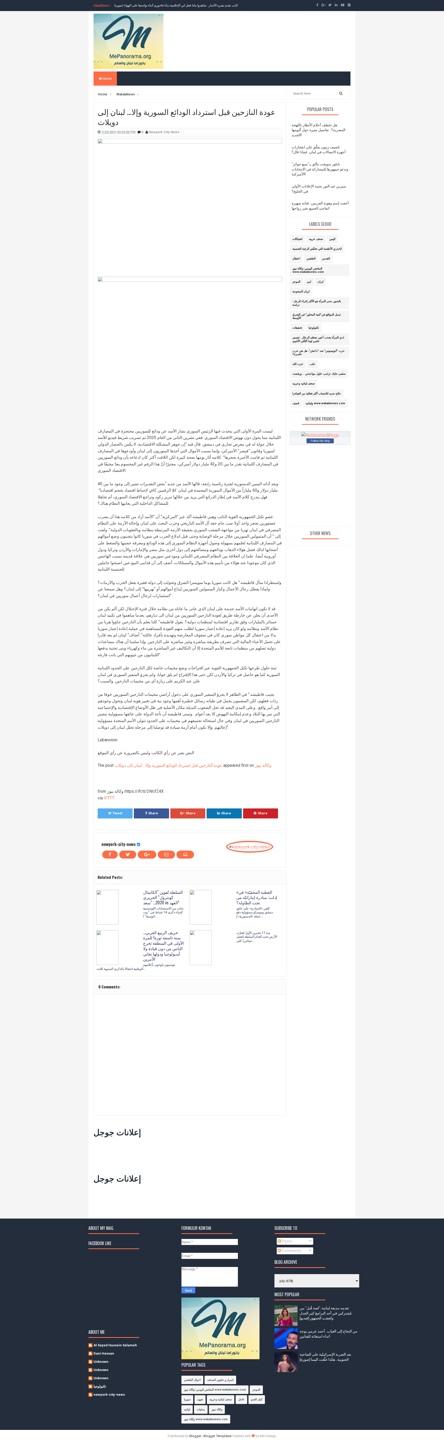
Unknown (101, 1362)
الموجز (296, 281)
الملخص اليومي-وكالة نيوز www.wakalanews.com (308, 270)
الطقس (311, 258)
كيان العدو (256, 1399)
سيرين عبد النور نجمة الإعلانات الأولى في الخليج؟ (319, 188)
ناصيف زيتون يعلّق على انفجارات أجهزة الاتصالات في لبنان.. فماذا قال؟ (319, 149)
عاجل (241, 1399)
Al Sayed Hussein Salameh (115, 1345)
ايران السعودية (301, 291)
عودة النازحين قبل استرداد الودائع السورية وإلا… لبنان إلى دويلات (168, 765)
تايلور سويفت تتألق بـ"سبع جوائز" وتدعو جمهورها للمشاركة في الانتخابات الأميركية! (320, 168)
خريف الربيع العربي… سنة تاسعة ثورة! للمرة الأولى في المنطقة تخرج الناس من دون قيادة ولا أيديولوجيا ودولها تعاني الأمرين (163, 945)
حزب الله (297, 364)
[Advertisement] (187, 1154)
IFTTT (109, 798)
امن (309, 281)
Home (107, 78)
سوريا (187, 1399)
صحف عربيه (316, 239)
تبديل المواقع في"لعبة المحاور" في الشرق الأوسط (316, 316)
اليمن (332, 239)
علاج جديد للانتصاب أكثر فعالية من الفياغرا (316, 393)
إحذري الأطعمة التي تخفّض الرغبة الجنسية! (317, 248)
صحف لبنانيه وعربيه (303, 383)
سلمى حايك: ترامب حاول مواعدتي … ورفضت (319, 373)
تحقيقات (297, 327)
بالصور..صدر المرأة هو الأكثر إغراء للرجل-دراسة (316, 303)
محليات (201, 1409)
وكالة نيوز (263, 765)
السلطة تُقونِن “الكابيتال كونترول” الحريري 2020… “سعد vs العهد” (163, 897)
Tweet (117, 813)
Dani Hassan (104, 1353)
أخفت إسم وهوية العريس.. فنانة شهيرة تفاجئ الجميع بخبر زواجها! (320, 205)
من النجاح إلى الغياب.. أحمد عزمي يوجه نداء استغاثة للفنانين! (328, 1333)
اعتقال (296, 258)
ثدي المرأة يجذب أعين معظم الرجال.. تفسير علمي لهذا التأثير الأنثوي (318, 339)
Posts (286, 1241)
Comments (291, 1250)
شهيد (200, 1399)
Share (153, 813)
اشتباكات (297, 239)
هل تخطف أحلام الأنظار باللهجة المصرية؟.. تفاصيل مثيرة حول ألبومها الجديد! (318, 129)
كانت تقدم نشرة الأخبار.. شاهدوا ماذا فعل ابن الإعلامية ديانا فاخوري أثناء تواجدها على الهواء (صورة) (176, 5)
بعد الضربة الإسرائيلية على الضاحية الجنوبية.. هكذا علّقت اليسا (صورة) (325, 1356)
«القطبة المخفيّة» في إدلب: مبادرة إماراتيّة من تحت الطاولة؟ (256, 897)
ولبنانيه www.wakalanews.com (325, 403)
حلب (312, 364)
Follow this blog (320, 440)
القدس (326, 258)
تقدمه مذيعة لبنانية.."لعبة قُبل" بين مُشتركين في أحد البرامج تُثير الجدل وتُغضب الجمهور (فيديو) (326, 1312)
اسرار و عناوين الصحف (220, 1380)
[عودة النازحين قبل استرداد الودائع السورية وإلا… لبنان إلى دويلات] (190, 205)
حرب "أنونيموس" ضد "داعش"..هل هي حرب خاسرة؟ (318, 352)
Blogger (195, 1436)
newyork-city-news (118, 844)
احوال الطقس (192, 1380)
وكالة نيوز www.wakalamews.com (206, 1419)
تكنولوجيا (314, 327)
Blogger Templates (217, 1436)
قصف (295, 403)
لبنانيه (187, 1409)
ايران (320, 281)
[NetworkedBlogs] (320, 434)
